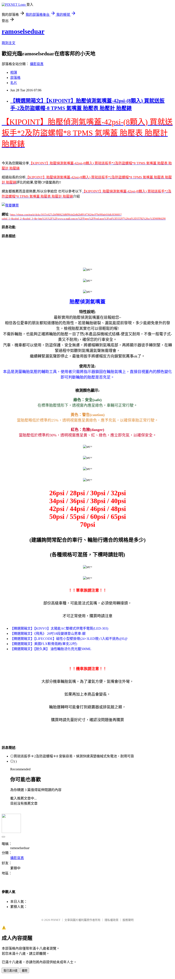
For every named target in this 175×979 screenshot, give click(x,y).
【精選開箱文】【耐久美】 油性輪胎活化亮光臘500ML (50, 649)
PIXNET (55, 920)
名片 (13, 83)
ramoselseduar (23, 31)
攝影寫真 (37, 64)
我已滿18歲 (10, 970)
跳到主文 (8, 43)
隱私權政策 (111, 920)
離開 (24, 970)
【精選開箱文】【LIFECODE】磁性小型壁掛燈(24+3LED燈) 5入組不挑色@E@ (69, 638)
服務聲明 (128, 920)
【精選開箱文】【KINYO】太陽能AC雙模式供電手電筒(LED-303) (59, 628)
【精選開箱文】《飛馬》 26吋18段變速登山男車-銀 (48, 633)
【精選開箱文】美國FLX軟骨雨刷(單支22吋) (43, 644)
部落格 (15, 77)
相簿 (13, 72)
